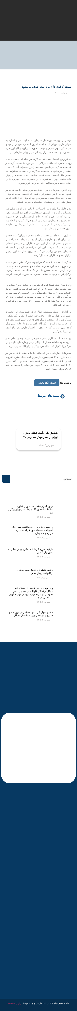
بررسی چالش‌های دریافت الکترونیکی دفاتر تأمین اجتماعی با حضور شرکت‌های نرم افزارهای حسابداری (32, 530)
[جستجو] (6, 479)
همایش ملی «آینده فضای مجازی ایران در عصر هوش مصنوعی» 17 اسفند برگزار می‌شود (39, 435)
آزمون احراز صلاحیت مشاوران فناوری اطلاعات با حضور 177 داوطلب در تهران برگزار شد (30, 509)
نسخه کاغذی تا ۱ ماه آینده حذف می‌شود (46, 86)
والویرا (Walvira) (15, 1003)
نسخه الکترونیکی (47, 382)
